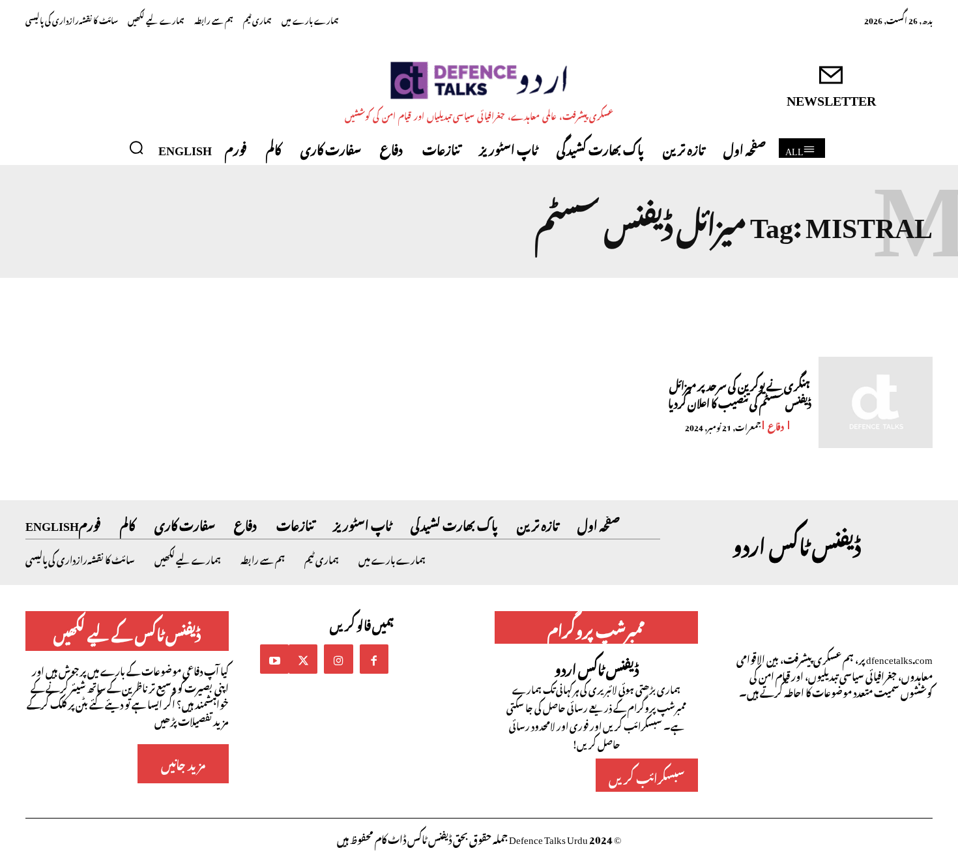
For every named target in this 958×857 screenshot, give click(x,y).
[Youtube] (274, 658)
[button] (136, 147)
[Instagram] (338, 658)
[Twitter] (303, 658)
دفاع (776, 425)
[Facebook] (374, 658)
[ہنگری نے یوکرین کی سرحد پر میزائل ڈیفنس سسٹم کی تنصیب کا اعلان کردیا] (876, 402)
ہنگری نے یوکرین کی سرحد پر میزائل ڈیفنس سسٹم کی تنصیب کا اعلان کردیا (739, 393)
